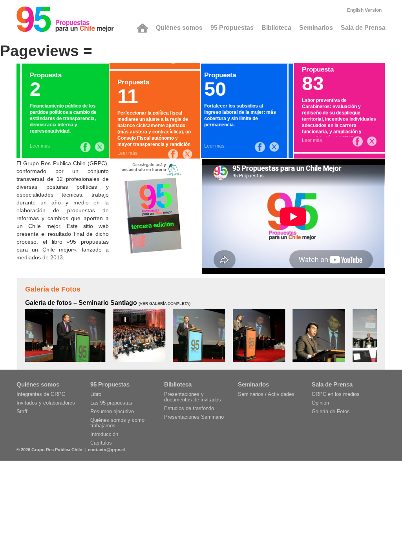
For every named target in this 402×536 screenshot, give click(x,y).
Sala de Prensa (363, 27)
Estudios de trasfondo (189, 408)
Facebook (81, 147)
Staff (21, 411)
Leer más (35, 146)
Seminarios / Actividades (266, 394)
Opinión (320, 403)
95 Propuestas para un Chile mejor (65, 19)
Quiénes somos (179, 27)
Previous (17, 333)
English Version (364, 10)
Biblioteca (276, 27)
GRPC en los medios (336, 394)
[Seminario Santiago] (51, 335)
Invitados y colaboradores (45, 403)
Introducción (104, 434)
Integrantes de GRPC (40, 394)
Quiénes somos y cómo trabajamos (117, 422)
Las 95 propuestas (111, 403)
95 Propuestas (232, 27)
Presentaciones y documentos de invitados (192, 397)
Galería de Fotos (52, 289)
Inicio (142, 28)
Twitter (95, 147)
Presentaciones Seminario (194, 417)
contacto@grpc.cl (106, 449)
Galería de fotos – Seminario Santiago (107, 302)
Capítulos (101, 443)
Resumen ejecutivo (112, 411)
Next (385, 333)
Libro (95, 394)
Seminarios (316, 27)
